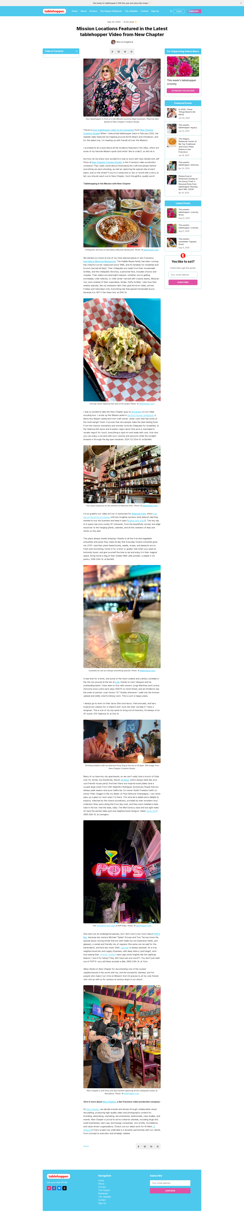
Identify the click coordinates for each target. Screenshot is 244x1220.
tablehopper (107, 1215)
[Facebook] (54, 1188)
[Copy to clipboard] (132, 52)
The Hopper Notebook (111, 11)
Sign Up (155, 11)
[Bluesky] (59, 1188)
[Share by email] (125, 51)
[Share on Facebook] (112, 51)
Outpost (135, 1215)
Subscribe (194, 11)
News (86, 1146)
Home (75, 11)
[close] (241, 3)
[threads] (64, 1188)
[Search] (171, 11)
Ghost (128, 1215)
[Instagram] (49, 1188)
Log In (179, 11)
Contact (144, 11)
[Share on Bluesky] (119, 52)
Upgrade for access (183, 91)
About (83, 11)
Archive (93, 11)
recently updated (108, 954)
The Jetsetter (131, 11)
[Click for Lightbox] (122, 88)
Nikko (146, 1215)
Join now (170, 1191)
